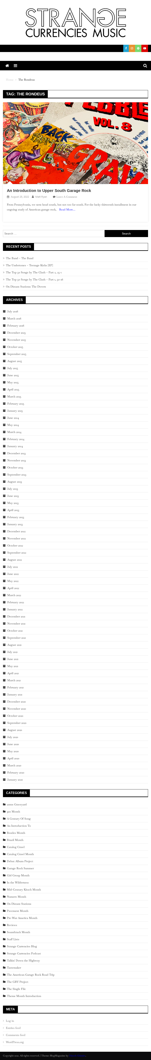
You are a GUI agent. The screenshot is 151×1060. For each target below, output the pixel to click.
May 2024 (13, 425)
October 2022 (15, 545)
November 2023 (16, 460)
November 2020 (16, 708)
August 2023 (14, 481)
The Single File (16, 989)
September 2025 (16, 354)
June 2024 (13, 418)
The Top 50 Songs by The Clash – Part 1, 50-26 (34, 279)
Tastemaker (14, 967)
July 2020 (12, 737)
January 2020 (15, 779)
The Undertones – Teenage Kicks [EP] (29, 265)
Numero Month (16, 896)
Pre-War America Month (22, 918)
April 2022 (13, 588)
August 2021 (14, 645)
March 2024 (14, 432)
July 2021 (12, 652)
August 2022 (14, 559)
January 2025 (15, 410)
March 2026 (14, 318)
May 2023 (12, 503)
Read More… (67, 209)
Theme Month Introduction (24, 996)
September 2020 (16, 723)
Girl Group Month (18, 875)
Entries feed (13, 1028)
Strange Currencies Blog (22, 946)
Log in (10, 1021)
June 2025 (13, 375)
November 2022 (16, 538)
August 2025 (14, 361)
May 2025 (13, 382)
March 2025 (14, 396)
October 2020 (15, 716)
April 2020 (13, 758)
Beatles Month (16, 833)
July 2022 (12, 567)
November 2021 (16, 623)
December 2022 (16, 531)
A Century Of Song (19, 818)
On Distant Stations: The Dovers (26, 286)
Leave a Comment (66, 196)
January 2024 (15, 446)
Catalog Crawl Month (20, 854)
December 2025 (16, 332)
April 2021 (13, 673)
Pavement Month (17, 911)
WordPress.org (15, 1042)
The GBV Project (17, 982)
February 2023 (15, 517)
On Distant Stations (19, 904)
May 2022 (12, 581)
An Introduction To (19, 825)
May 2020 (13, 751)
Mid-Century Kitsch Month (24, 889)
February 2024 (15, 439)
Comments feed (15, 1035)
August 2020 (14, 730)
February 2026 (15, 325)
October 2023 (15, 467)
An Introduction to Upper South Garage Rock (49, 190)
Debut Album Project (20, 861)
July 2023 (12, 488)
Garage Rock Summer (20, 868)
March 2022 (14, 595)
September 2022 (16, 552)
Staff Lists (13, 939)
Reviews (12, 925)
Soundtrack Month (18, 932)
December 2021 (16, 616)
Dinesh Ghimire (77, 1055)
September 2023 (16, 474)
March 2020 (14, 765)
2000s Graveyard (17, 804)
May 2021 (12, 666)
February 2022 (15, 602)
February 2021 (15, 687)
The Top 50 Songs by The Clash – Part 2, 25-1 (34, 272)
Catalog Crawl (16, 847)
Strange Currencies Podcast (24, 953)
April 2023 (13, 510)
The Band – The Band (19, 258)
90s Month (13, 811)
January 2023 (15, 524)
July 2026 (12, 311)
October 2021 (15, 630)
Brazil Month (15, 840)
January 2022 (15, 609)
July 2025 (12, 368)
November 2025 (16, 340)
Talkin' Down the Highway (23, 960)
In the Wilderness (18, 882)
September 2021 (16, 637)
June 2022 (13, 574)
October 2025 (15, 347)
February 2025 (15, 403)
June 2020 (13, 744)
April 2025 (13, 389)
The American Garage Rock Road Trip (30, 974)
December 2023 (16, 453)
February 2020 (15, 772)
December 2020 (16, 701)
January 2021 (14, 694)
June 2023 (13, 496)
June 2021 (12, 659)
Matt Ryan (41, 196)
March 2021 (14, 680)
